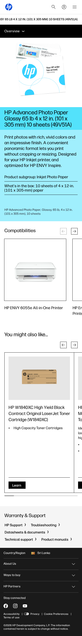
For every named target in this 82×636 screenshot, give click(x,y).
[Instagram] (15, 606)
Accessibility (11, 613)
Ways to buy (11, 575)
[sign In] (64, 7)
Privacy (34, 613)
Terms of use (11, 617)
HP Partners (12, 586)
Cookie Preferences (56, 613)
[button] (74, 231)
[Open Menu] (74, 7)
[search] (53, 7)
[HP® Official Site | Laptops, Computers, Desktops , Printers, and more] (8, 7)
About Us (9, 564)
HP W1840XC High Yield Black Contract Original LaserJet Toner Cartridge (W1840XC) (39, 413)
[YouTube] (25, 606)
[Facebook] (5, 606)
